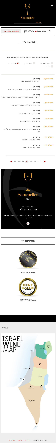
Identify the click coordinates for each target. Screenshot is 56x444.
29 (31, 161)
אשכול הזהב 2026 (28, 272)
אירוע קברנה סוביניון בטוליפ (30, 121)
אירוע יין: (36, 79)
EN (3, 327)
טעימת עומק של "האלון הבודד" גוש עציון (25, 105)
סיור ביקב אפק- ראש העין (30, 139)
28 (35, 161)
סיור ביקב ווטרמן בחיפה (31, 147)
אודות (20, 440)
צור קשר (11, 440)
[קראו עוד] (28, 223)
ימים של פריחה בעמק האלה (30, 81)
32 (19, 161)
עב (7, 327)
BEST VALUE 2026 (28, 300)
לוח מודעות (44, 31)
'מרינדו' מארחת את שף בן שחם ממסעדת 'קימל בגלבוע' (20, 97)
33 (15, 161)
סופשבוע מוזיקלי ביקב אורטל (29, 113)
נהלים (27, 440)
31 (23, 161)
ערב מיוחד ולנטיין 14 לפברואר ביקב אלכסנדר (24, 89)
